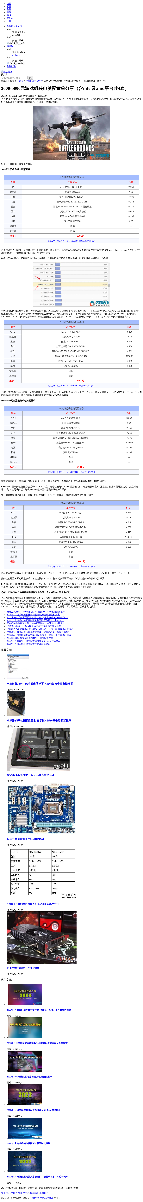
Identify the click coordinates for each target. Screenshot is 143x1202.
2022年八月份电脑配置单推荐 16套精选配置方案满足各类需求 (37, 1043)
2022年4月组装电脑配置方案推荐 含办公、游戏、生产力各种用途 (39, 635)
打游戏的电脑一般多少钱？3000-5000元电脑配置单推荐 (34, 626)
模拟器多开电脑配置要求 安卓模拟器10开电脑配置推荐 (39, 720)
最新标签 (34, 1193)
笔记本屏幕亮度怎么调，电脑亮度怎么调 (30, 774)
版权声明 (24, 1193)
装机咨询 (11, 66)
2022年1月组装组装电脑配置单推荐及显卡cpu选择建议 (33, 641)
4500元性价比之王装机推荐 (23, 967)
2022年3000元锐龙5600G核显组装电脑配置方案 (30, 638)
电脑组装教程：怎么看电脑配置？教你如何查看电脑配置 (40, 683)
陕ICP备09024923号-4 (42, 1198)
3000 (39, 81)
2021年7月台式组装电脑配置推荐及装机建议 (28, 644)
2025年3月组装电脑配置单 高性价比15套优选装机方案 (33, 614)
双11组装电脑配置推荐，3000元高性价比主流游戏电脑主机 (36, 623)
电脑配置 (30, 81)
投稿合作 (15, 1193)
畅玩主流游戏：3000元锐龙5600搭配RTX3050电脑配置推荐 (36, 611)
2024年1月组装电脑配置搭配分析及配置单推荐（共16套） (35, 620)
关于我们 (5, 1193)
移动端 (10, 46)
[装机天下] (6, 71)
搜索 (30, 78)
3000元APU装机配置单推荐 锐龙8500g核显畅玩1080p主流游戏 (37, 617)
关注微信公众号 (14, 26)
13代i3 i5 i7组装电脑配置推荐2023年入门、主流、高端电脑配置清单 (40, 629)
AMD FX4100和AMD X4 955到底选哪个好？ (33, 903)
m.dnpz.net (17, 55)
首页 (9, 3)
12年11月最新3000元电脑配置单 (25, 838)
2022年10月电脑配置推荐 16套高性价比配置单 (29, 1077)
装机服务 (44, 1193)
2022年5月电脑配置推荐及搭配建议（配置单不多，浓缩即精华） (38, 632)
